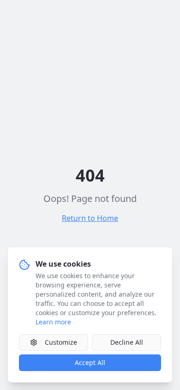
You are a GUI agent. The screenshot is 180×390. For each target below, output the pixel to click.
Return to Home (90, 218)
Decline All (126, 342)
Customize (61, 342)
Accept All (90, 362)
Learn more (53, 321)
